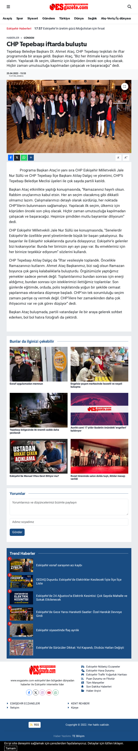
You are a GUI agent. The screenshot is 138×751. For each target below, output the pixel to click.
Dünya (79, 18)
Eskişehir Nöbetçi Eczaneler (103, 666)
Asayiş (7, 18)
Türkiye (64, 18)
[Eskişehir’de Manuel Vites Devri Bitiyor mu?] (39, 456)
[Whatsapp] (56, 692)
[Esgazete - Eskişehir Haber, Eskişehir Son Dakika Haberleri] (69, 6)
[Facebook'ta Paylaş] (10, 158)
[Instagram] (42, 692)
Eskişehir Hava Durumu (100, 670)
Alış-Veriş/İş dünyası (116, 18)
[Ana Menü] (8, 7)
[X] (36, 692)
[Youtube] (49, 692)
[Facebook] (29, 692)
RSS (36, 724)
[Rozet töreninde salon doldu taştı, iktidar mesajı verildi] (99, 456)
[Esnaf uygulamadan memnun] (39, 364)
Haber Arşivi (93, 690)
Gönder (17, 532)
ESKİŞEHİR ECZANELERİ (25, 703)
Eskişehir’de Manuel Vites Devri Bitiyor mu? (34, 476)
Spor (19, 18)
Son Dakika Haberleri (99, 686)
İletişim (14, 707)
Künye (74, 707)
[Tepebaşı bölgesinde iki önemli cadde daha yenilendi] (39, 410)
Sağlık (92, 18)
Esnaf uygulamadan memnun (26, 383)
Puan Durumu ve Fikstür (100, 678)
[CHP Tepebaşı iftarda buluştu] (69, 116)
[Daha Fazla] (31, 158)
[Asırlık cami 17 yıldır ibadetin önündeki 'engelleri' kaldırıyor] (99, 409)
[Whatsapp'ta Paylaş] (24, 158)
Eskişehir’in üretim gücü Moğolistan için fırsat (69, 28)
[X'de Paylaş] (17, 158)
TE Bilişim (78, 736)
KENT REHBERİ (80, 703)
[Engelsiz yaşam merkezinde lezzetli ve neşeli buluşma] (99, 364)
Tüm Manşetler (95, 682)
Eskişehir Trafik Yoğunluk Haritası (106, 674)
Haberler (13, 37)
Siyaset (32, 18)
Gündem (48, 18)
